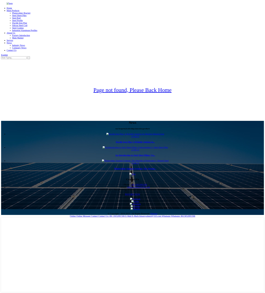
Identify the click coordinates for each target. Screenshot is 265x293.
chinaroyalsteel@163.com (138, 187)
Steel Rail (16, 18)
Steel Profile (17, 20)
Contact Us (11, 50)
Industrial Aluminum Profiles (24, 30)
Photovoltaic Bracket (21, 13)
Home (9, 8)
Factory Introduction (21, 35)
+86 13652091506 (139, 184)
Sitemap (153, 213)
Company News (19, 48)
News (9, 43)
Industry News (18, 45)
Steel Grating (18, 28)
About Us (11, 33)
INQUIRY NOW (132, 194)
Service (10, 40)
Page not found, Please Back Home (132, 90)
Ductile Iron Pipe (19, 23)
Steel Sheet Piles (19, 15)
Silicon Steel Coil (19, 25)
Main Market (17, 38)
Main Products (13, 10)
